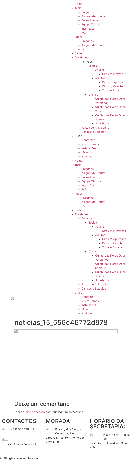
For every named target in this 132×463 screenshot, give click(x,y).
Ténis (78, 8)
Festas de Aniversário (95, 127)
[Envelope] (89, 457)
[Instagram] (79, 457)
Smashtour (102, 123)
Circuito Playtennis (114, 74)
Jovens (99, 70)
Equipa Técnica (91, 24)
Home (78, 4)
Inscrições (88, 28)
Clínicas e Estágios (93, 131)
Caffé (78, 53)
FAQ (84, 32)
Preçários (87, 12)
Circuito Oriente (112, 86)
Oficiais (93, 94)
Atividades (81, 57)
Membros (87, 152)
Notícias (86, 156)
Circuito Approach (114, 82)
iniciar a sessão (35, 412)
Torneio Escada (112, 90)
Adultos (100, 78)
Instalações (88, 148)
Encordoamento (91, 20)
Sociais (93, 65)
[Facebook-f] (70, 457)
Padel (78, 37)
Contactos (88, 140)
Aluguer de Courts (93, 16)
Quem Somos (90, 144)
